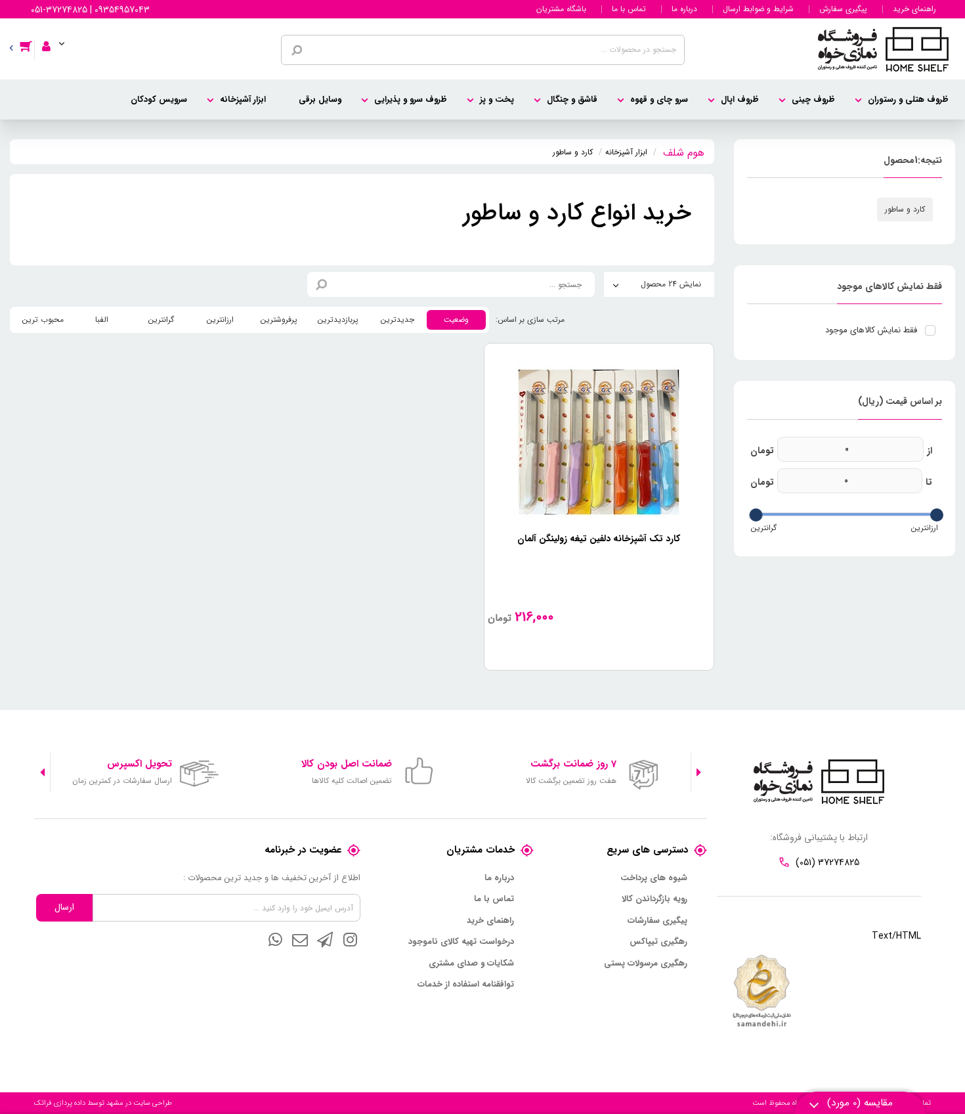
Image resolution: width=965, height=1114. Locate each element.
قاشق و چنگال (572, 99)
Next (42, 772)
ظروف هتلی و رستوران (908, 99)
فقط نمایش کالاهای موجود (871, 330)
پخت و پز (497, 99)
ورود (51, 37)
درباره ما (684, 9)
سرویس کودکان (159, 99)
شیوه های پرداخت (653, 878)
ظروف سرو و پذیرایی (410, 99)
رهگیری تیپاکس (658, 941)
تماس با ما (629, 9)
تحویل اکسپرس (139, 764)
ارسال (64, 907)
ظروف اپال (740, 99)
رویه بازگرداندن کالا (654, 899)
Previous (699, 772)
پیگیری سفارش (843, 9)
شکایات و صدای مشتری (471, 963)
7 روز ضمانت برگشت (573, 764)
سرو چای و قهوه (659, 99)
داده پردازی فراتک (59, 1103)
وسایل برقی (320, 99)
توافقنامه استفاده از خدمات (466, 984)
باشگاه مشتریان (561, 9)
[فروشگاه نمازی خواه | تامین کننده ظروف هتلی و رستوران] (883, 48)
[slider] (936, 515)
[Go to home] (683, 150)
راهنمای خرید (914, 9)
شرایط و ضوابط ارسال (758, 9)
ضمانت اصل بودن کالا (346, 764)
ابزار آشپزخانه (243, 99)
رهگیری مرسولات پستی (645, 963)
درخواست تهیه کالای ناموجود (461, 941)
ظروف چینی (813, 99)
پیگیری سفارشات (657, 920)
